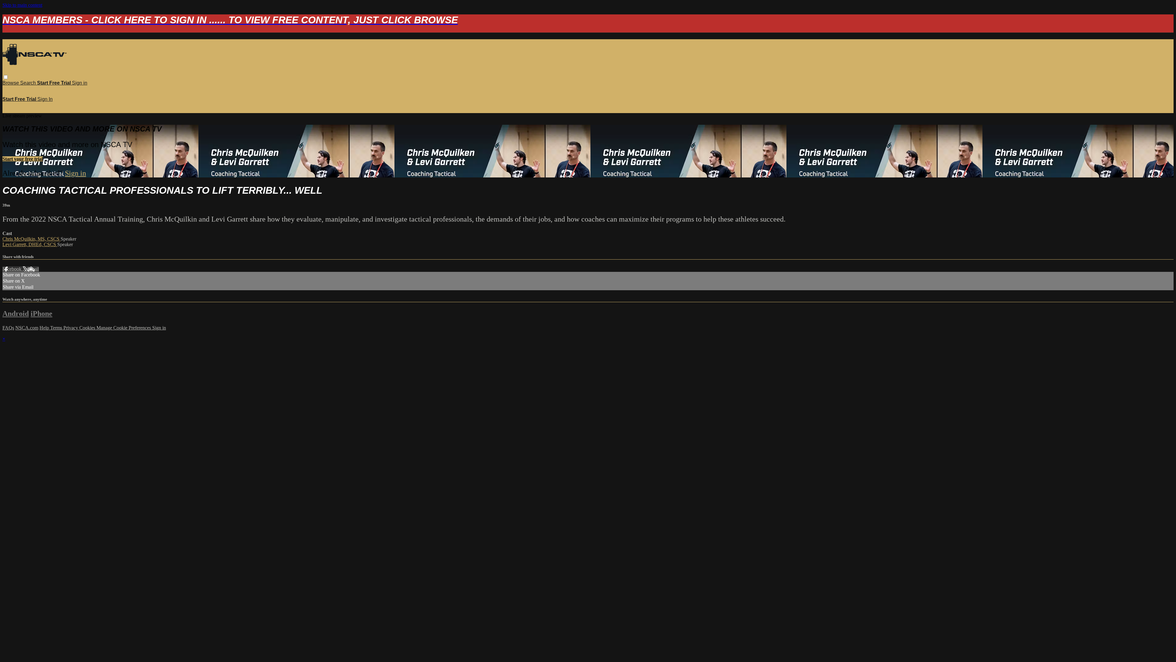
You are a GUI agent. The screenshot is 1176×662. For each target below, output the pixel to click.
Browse (11, 83)
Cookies (87, 327)
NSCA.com (26, 327)
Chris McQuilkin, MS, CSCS (31, 239)
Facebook (12, 269)
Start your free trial (22, 159)
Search (28, 83)
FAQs (8, 327)
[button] (6, 77)
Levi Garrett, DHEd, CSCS (29, 244)
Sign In (45, 99)
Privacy (71, 327)
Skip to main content (22, 5)
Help (45, 327)
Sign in (79, 83)
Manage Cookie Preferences (124, 327)
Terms (56, 327)
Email (33, 269)
